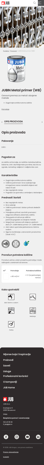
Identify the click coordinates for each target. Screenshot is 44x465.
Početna (6, 51)
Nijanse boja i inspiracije (17, 354)
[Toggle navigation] (41, 3)
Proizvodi (13, 51)
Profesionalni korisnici (15, 376)
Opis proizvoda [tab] (13, 121)
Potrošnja (5, 109)
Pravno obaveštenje (11, 452)
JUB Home (9, 387)
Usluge (7, 371)
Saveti (6, 365)
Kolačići (6, 457)
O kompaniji (10, 381)
